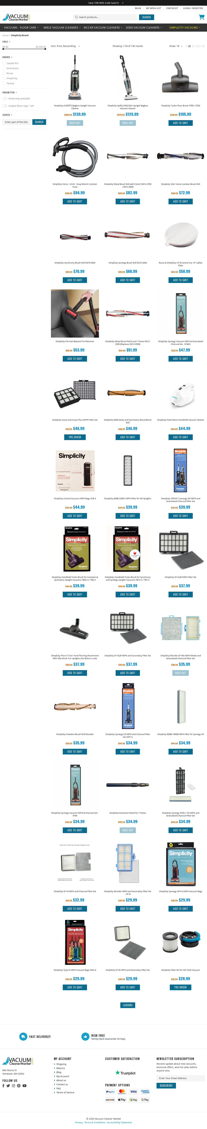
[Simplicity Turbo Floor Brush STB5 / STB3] (181, 58)
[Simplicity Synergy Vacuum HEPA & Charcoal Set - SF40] (75, 765)
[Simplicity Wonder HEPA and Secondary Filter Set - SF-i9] (128, 844)
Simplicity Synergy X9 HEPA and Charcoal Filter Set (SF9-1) (127, 735)
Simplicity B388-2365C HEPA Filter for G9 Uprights (127, 498)
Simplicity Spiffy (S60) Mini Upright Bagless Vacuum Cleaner (128, 107)
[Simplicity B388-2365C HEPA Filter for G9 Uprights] (128, 451)
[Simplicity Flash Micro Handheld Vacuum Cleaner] (181, 372)
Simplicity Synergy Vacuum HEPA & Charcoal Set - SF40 (74, 814)
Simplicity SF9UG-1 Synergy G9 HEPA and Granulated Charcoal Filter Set (180, 500)
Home (5, 35)
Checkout (172, 8)
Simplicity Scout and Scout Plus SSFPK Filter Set (75, 419)
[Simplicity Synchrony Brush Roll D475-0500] (75, 215)
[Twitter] (8, 1085)
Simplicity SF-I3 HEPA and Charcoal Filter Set (75, 891)
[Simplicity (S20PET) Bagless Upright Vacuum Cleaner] (75, 58)
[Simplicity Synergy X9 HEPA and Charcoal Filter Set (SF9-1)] (128, 686)
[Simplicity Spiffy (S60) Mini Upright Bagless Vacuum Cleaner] (128, 58)
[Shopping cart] (202, 17)
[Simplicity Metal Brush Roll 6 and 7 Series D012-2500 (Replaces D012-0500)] (128, 293)
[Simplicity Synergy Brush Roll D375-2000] (128, 215)
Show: (172, 46)
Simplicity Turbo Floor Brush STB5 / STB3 (180, 105)
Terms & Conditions (94, 1122)
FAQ (58, 1088)
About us (61, 1080)
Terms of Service (65, 1092)
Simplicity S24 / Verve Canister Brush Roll (180, 184)
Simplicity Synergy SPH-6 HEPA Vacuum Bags (180, 891)
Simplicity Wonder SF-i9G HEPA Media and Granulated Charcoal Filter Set (180, 657)
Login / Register (193, 8)
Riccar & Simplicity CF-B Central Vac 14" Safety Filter (180, 264)
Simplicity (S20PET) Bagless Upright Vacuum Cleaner (75, 107)
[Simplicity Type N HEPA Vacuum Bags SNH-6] (75, 922)
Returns (60, 1068)
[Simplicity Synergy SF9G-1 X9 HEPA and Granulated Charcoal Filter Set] (181, 765)
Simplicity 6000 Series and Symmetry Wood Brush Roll (128, 421)
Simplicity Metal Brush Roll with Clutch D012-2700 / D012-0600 (127, 185)
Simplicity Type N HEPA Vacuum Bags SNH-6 (75, 970)
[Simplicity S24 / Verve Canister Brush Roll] (181, 136)
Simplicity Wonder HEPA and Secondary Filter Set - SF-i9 (127, 893)
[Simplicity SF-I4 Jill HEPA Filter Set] (181, 529)
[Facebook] (3, 1085)
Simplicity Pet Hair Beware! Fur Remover (75, 341)
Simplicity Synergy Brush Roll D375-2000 (128, 262)
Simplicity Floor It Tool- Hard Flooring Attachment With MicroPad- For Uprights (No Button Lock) (75, 657)
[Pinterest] (18, 1085)
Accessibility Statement (119, 1122)
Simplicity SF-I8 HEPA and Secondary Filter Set (128, 970)
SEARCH (39, 122)
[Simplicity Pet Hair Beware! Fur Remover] (75, 293)
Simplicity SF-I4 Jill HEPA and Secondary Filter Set (127, 655)
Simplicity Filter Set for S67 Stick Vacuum (180, 970)
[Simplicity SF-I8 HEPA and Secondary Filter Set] (128, 922)
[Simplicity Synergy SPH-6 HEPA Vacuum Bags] (181, 844)
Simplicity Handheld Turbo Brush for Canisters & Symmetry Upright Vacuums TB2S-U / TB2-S (75, 578)
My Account (62, 1076)
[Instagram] (13, 1085)
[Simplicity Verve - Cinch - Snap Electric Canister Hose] (75, 136)
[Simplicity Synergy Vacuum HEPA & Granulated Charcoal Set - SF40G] (181, 293)
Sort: (53, 46)
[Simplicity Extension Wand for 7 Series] (128, 765)
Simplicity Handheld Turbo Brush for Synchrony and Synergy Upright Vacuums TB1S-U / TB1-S (128, 578)
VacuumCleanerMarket (16, 17)
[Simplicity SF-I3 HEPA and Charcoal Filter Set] (75, 844)
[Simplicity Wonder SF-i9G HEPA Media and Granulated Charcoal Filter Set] (181, 608)
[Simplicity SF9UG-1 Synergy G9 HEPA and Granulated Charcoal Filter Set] (181, 451)
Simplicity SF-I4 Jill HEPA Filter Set (180, 577)
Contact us (62, 1084)
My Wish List (153, 8)
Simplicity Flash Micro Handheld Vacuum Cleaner (180, 419)
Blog (138, 8)
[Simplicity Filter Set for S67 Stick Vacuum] (181, 922)
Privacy (79, 1122)
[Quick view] (94, 58)
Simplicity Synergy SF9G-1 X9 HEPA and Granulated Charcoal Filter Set (180, 814)
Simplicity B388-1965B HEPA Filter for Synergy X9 (180, 734)
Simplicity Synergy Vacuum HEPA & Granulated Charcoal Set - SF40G (180, 343)
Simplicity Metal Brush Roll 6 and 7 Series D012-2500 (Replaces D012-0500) (127, 343)
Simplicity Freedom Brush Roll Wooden (75, 734)
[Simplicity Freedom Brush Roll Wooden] (75, 686)
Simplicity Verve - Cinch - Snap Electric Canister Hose (75, 185)
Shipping (61, 1064)
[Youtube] (24, 1085)
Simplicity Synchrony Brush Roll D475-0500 (74, 262)
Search (146, 17)
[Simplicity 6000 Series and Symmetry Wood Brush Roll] (128, 372)
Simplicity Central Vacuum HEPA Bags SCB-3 (75, 498)
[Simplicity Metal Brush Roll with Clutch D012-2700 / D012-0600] (128, 136)
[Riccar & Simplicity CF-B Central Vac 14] (181, 215)
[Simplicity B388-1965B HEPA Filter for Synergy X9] (181, 686)
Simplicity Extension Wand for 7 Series (127, 813)
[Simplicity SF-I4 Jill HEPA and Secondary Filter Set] (128, 608)
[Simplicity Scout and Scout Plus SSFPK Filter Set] (75, 372)
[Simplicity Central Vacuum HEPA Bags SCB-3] (75, 451)
